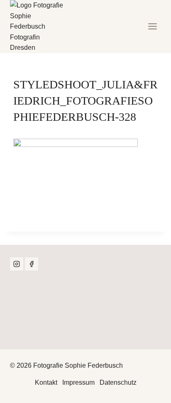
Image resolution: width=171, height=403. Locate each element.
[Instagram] (16, 264)
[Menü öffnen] (152, 26)
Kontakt (46, 382)
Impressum (78, 382)
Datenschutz (118, 382)
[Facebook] (31, 264)
